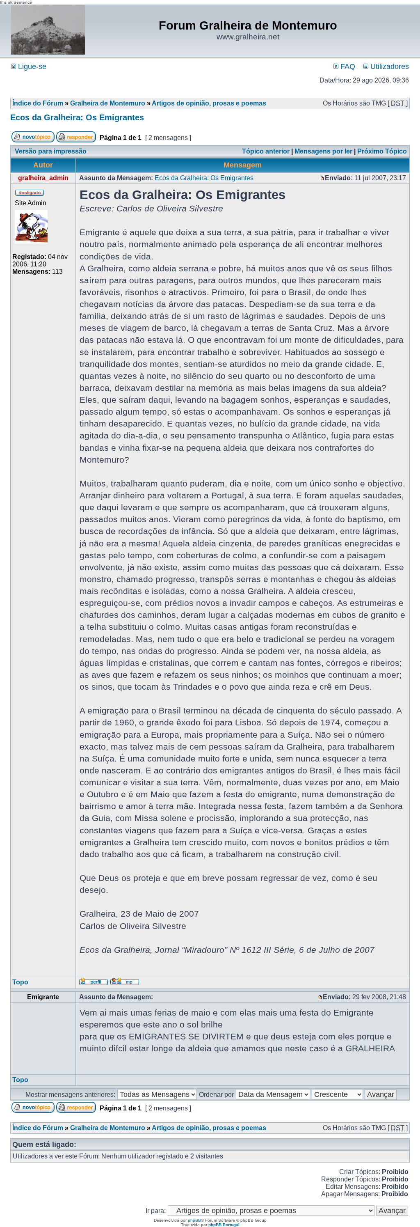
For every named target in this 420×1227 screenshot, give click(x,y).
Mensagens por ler (323, 151)
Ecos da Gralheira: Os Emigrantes (77, 117)
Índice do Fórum (37, 103)
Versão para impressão (51, 151)
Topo (20, 982)
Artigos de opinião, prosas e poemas (209, 103)
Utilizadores (388, 66)
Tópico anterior (266, 151)
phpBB (194, 1220)
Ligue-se (31, 66)
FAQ (346, 66)
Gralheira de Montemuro (107, 103)
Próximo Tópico (382, 151)
